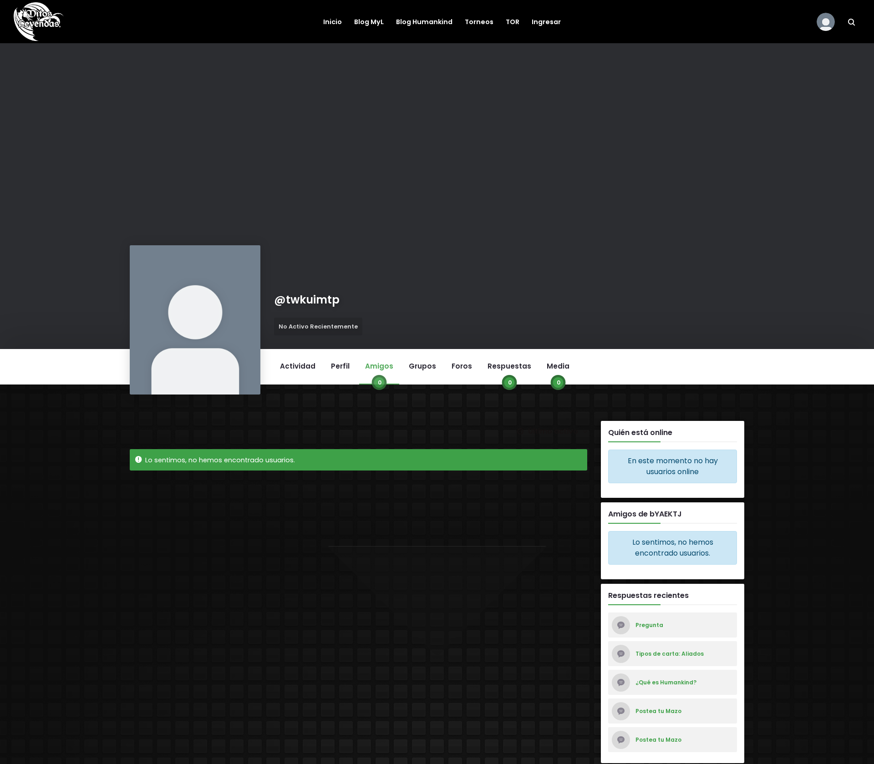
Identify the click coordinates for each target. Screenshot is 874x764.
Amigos (379, 372)
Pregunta (649, 625)
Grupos (422, 366)
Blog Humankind (424, 21)
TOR (512, 21)
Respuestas (509, 372)
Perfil (340, 366)
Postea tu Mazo (658, 711)
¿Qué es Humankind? (665, 682)
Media (558, 372)
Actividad (297, 366)
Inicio (332, 21)
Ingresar (546, 21)
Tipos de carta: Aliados (669, 654)
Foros (462, 366)
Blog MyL (369, 21)
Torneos (479, 21)
